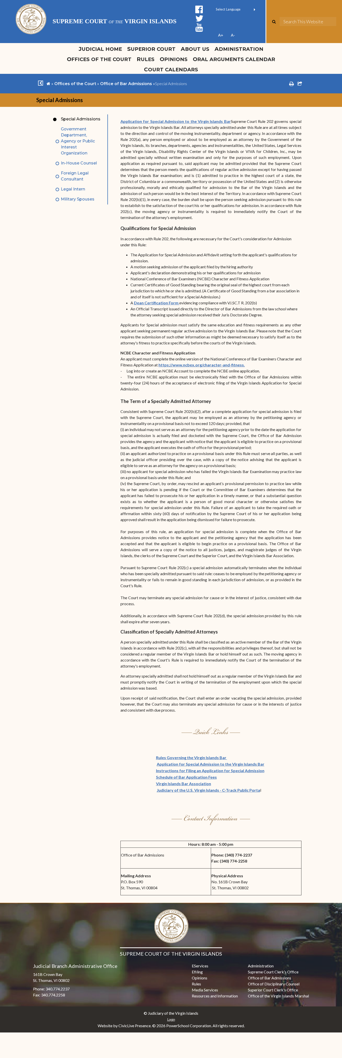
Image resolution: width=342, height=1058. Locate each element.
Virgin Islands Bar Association (183, 783)
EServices (200, 965)
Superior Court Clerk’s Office (273, 989)
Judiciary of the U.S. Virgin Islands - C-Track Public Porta (208, 790)
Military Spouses (77, 199)
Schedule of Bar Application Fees (186, 777)
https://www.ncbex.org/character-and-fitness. (201, 364)
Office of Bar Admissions (126, 83)
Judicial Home (100, 49)
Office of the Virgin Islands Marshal (278, 995)
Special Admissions (80, 119)
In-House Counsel (79, 163)
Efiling (197, 971)
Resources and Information (215, 995)
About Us (195, 49)
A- (233, 35)
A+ (220, 35)
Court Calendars (171, 69)
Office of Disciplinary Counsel (273, 983)
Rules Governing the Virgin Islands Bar (191, 757)
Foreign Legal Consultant (75, 176)
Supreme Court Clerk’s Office (273, 971)
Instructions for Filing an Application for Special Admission (210, 770)
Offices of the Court (99, 59)
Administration (239, 49)
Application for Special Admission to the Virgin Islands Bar (175, 121)
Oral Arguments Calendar (234, 59)
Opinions (174, 59)
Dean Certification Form (156, 302)
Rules (145, 59)
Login (171, 1019)
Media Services (205, 989)
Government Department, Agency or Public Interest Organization (78, 141)
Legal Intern (73, 189)
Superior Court (151, 49)
